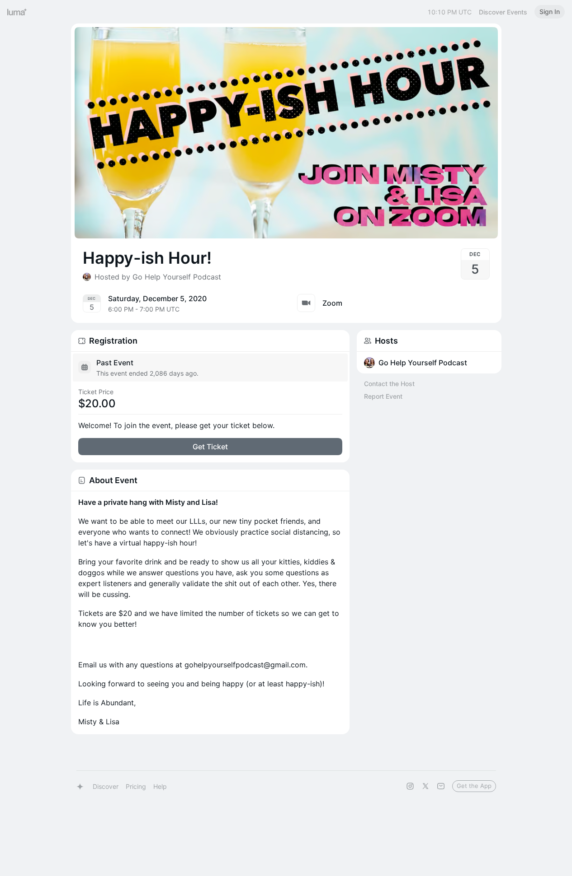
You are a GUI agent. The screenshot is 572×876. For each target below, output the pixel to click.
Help (160, 786)
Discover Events (503, 12)
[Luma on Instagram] (410, 786)
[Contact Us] (441, 786)
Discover (105, 786)
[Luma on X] (425, 786)
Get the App (474, 785)
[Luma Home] (17, 11)
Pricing (136, 786)
